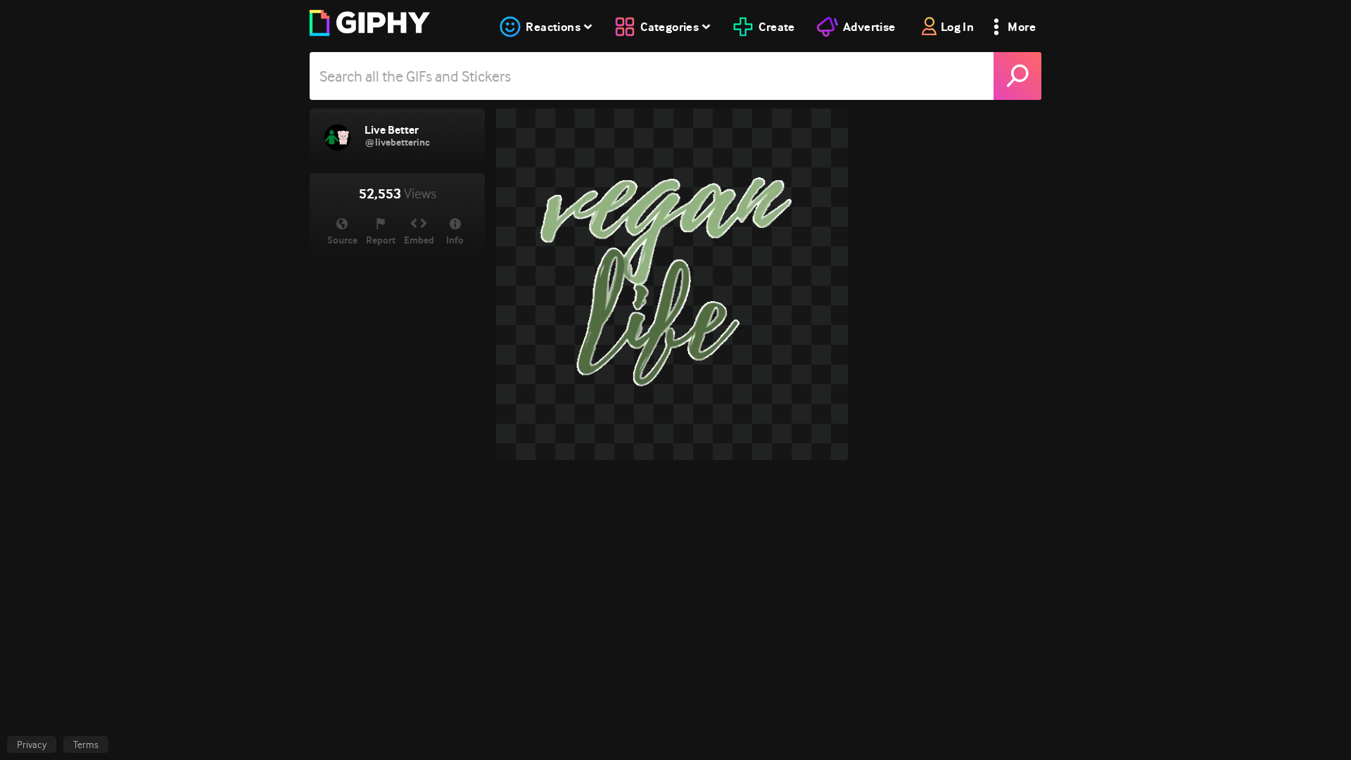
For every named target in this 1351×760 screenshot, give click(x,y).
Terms (86, 744)
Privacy (31, 744)
